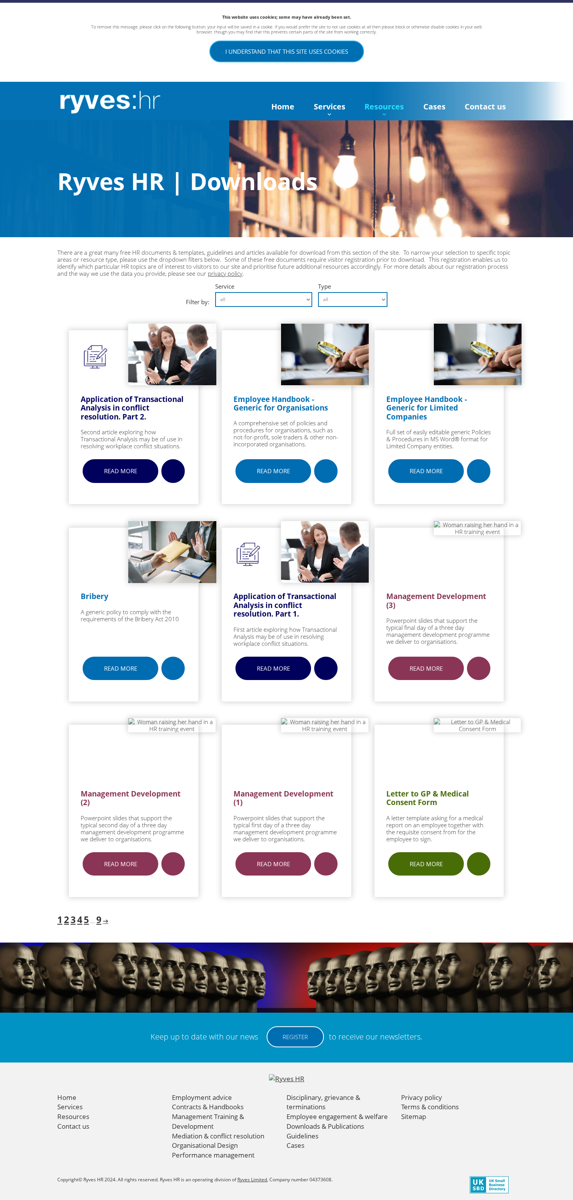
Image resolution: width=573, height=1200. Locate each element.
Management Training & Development (208, 1121)
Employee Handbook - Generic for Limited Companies (426, 407)
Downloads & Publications (325, 1126)
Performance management (213, 1155)
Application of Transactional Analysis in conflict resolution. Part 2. (132, 407)
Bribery (94, 596)
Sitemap (413, 1116)
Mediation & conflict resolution (218, 1135)
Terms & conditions (430, 1106)
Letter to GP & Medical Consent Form (427, 798)
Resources (384, 106)
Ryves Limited (252, 1179)
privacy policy (225, 273)
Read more (120, 471)
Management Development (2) (130, 798)
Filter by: (197, 302)
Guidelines (302, 1135)
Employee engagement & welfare (337, 1116)
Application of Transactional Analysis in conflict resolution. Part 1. (284, 605)
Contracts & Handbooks (208, 1106)
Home (282, 106)
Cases (434, 106)
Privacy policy (421, 1097)
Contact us (485, 106)
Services (329, 106)
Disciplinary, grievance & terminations (323, 1102)
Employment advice (202, 1097)
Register (295, 1037)
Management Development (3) (436, 600)
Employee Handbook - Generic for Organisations (280, 403)
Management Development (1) (283, 798)
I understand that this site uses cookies (286, 51)
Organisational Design (205, 1145)
